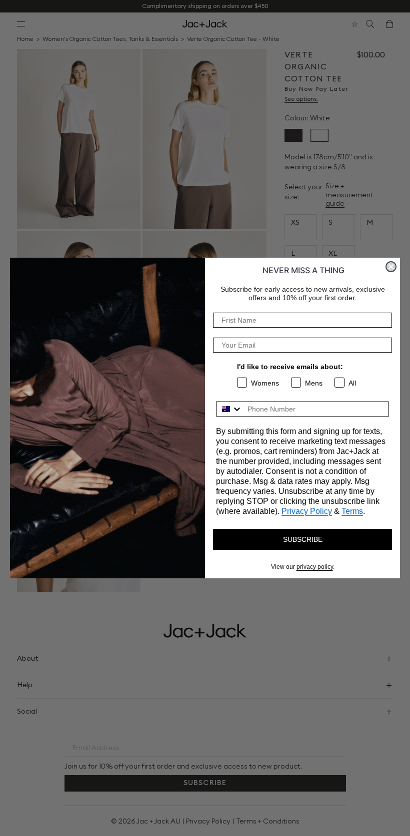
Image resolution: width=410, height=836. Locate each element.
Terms (352, 511)
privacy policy (314, 566)
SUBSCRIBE (302, 539)
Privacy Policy (307, 511)
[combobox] (229, 409)
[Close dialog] (391, 267)
